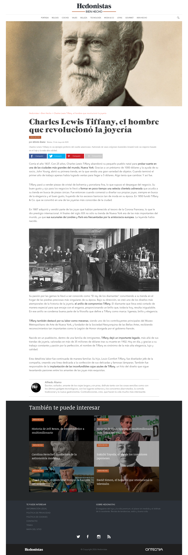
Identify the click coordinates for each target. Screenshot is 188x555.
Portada (45, 18)
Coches (65, 18)
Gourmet (129, 18)
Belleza (83, 18)
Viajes (74, 18)
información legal (36, 509)
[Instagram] (99, 537)
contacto (31, 521)
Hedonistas (94, 6)
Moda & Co (109, 18)
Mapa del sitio (33, 529)
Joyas (119, 18)
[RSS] (109, 537)
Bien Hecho (142, 18)
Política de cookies (36, 517)
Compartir (39, 156)
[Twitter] (79, 537)
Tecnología (95, 18)
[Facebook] (89, 537)
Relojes (55, 18)
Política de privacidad (38, 513)
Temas (29, 525)
